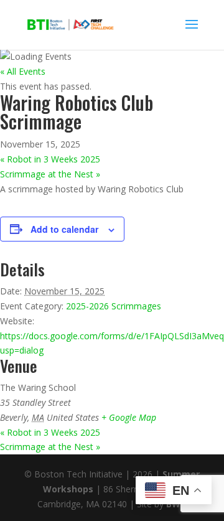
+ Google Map (128, 417)
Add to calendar (64, 229)
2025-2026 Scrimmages (113, 306)
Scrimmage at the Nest (50, 174)
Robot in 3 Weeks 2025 (50, 159)
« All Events (22, 71)
